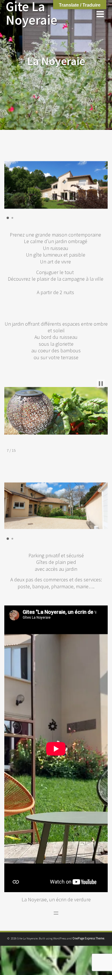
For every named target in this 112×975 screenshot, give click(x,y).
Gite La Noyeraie (31, 13)
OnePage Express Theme (88, 938)
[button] (8, 218)
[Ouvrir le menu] (56, 913)
